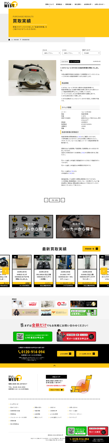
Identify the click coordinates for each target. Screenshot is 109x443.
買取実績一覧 (89, 249)
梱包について (39, 417)
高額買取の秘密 (15, 411)
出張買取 (37, 414)
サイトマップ (73, 417)
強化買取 (78, 4)
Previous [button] (5, 271)
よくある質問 (64, 354)
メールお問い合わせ (85, 354)
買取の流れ (38, 407)
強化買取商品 (14, 424)
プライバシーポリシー (75, 414)
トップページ (14, 404)
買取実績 (68, 4)
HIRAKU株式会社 (57, 435)
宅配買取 (37, 411)
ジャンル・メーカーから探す (18, 417)
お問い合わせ (99, 4)
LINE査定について (56, 417)
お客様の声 (87, 4)
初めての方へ (14, 407)
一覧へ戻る (54, 200)
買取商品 (59, 4)
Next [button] (103, 271)
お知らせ (53, 407)
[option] (22, 271)
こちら (79, 137)
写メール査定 (73, 411)
